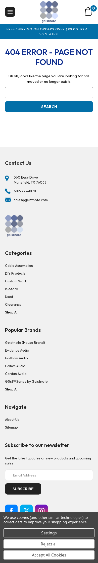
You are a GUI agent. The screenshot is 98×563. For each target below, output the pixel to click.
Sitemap (11, 427)
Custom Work (16, 281)
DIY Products (15, 273)
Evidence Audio (17, 350)
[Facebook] (11, 511)
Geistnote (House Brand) (25, 342)
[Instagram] (41, 511)
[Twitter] (26, 511)
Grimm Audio (15, 366)
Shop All (12, 312)
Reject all (49, 544)
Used (9, 296)
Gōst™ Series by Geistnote (26, 381)
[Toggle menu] (10, 12)
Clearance (13, 304)
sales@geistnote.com (31, 200)
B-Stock (11, 289)
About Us (12, 419)
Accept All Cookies (49, 555)
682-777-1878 (25, 191)
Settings (49, 533)
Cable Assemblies (19, 265)
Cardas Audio (16, 373)
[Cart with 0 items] (88, 11)
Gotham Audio (16, 358)
